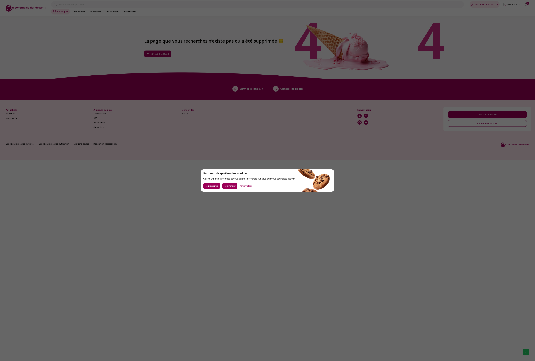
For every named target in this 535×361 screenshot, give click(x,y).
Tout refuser (229, 186)
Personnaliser (246, 186)
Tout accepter (211, 186)
